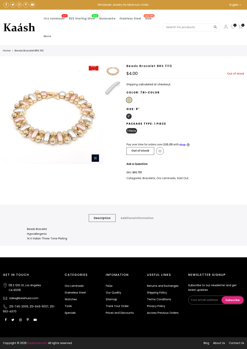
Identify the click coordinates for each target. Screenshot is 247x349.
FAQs (109, 286)
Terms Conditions (159, 299)
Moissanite (107, 18)
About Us (219, 343)
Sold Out (183, 178)
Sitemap (111, 299)
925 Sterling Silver (83, 18)
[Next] (96, 114)
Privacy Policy (156, 306)
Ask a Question (137, 164)
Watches (71, 299)
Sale (149, 18)
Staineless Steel (75, 292)
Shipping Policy (157, 292)
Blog (206, 343)
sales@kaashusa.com (23, 298)
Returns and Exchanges (162, 286)
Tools (68, 306)
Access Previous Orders (162, 313)
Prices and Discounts (120, 313)
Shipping (132, 84)
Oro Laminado (55, 18)
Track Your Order (117, 306)
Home (7, 50)
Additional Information (137, 218)
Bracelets (149, 178)
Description (102, 218)
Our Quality (113, 292)
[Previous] (9, 114)
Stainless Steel (130, 18)
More (47, 36)
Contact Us (236, 343)
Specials (70, 313)
